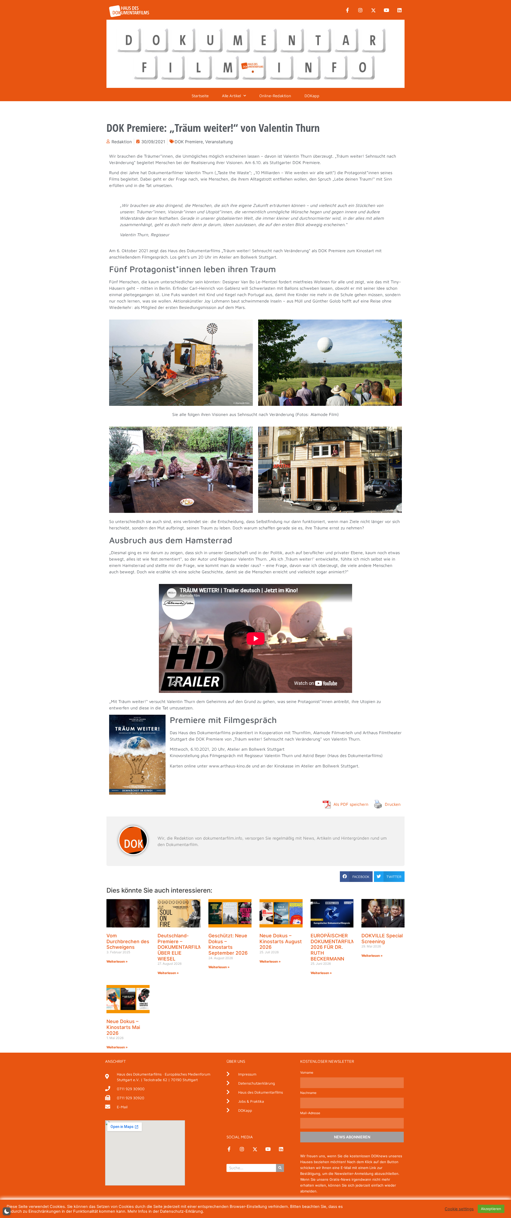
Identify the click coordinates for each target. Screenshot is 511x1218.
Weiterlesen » (117, 961)
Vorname (306, 1072)
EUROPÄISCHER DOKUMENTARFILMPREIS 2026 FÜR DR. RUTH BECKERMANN (340, 947)
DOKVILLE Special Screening (382, 938)
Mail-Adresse (310, 1113)
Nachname (308, 1093)
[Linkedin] (399, 10)
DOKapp (311, 95)
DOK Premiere (189, 141)
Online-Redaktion (275, 95)
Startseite (200, 95)
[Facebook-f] (347, 10)
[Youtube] (386, 10)
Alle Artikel (231, 95)
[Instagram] (360, 10)
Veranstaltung (219, 141)
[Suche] (280, 1168)
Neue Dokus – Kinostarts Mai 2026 (123, 1027)
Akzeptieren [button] (491, 1209)
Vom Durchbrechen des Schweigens (127, 941)
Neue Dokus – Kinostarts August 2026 (280, 941)
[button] (356, 876)
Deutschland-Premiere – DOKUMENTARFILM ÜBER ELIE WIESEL (180, 947)
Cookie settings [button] (459, 1209)
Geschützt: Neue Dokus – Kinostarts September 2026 (228, 944)
